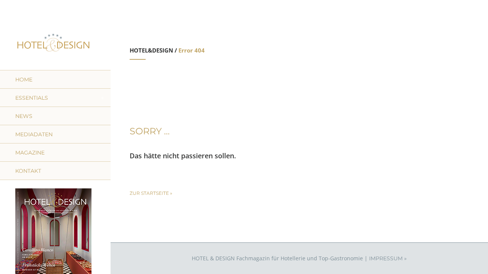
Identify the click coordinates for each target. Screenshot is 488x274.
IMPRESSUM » (388, 258)
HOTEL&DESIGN (151, 50)
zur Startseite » (151, 193)
